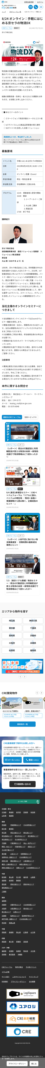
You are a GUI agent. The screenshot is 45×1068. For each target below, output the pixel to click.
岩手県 (18, 812)
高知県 (25, 942)
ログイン (40, 2)
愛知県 (4, 884)
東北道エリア (28, 833)
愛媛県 (18, 942)
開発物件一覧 (22, 724)
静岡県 (18, 880)
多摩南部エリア (26, 854)
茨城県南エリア (15, 825)
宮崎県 (4, 954)
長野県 (4, 880)
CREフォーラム (7, 967)
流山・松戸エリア (29, 843)
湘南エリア (20, 868)
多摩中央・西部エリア (9, 857)
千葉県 (4, 843)
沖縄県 (20, 954)
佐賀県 (11, 951)
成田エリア (31, 846)
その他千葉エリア (8, 850)
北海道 (4, 812)
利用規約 (5, 981)
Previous (20, 676)
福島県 (11, 816)
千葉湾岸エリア (15, 843)
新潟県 (4, 877)
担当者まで (13, 142)
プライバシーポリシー (18, 981)
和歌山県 (12, 923)
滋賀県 (4, 901)
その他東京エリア (25, 857)
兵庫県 (4, 916)
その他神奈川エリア (33, 868)
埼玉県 (4, 833)
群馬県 (11, 829)
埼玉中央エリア (20, 836)
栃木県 (4, 829)
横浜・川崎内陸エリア (9, 864)
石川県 (18, 877)
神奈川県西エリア (8, 868)
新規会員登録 (29, 2)
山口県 (33, 932)
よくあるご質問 (22, 801)
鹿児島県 (12, 954)
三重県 (4, 891)
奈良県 (4, 923)
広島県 (25, 932)
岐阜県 (11, 880)
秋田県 (33, 812)
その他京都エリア (29, 905)
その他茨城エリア (29, 825)
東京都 (4, 854)
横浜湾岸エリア (15, 861)
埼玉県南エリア (7, 839)
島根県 (11, 932)
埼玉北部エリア (15, 833)
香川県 (11, 942)
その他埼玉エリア (21, 839)
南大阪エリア (6, 912)
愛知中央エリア (28, 884)
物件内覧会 (19, 967)
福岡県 (4, 951)
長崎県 (18, 951)
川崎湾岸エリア (28, 861)
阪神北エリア (15, 916)
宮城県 (25, 812)
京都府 (4, 905)
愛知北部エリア (15, 884)
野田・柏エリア (7, 846)
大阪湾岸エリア (15, 908)
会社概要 (32, 981)
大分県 (33, 951)
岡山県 (18, 932)
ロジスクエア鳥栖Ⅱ (10, 711)
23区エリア (14, 854)
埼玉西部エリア (7, 836)
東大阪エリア (28, 908)
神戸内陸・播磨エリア (9, 919)
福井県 (25, 877)
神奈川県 (5, 861)
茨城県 (4, 825)
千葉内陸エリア (20, 846)
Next (24, 676)
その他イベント (31, 967)
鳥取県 (4, 932)
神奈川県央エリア (25, 864)
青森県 (11, 812)
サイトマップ (33, 977)
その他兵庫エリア (25, 919)
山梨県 (33, 877)
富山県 (11, 877)
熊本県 (25, 951)
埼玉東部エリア (33, 836)
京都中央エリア (15, 905)
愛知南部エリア (7, 888)
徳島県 (4, 942)
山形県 (4, 816)
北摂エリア (17, 912)
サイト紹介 (5, 977)
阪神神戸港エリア (28, 916)
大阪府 (4, 908)
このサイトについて (19, 977)
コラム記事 (5, 972)
